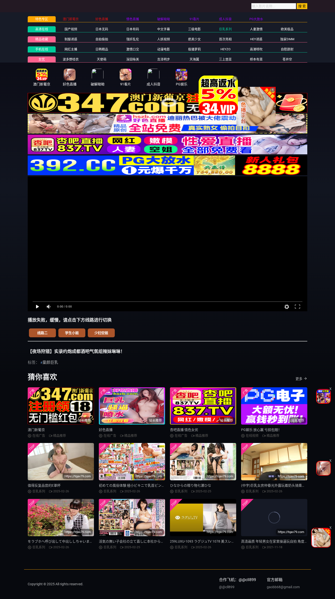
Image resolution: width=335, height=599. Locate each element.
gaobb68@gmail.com (283, 587)
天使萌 (101, 59)
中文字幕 (163, 29)
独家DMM (287, 39)
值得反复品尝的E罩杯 (44, 485)
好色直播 (106, 430)
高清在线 (41, 29)
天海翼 (194, 59)
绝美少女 (194, 39)
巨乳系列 (225, 29)
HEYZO (225, 49)
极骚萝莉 (194, 49)
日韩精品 (101, 49)
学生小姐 (72, 333)
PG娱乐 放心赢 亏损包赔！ (261, 430)
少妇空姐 (101, 333)
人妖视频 (163, 39)
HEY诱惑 (256, 39)
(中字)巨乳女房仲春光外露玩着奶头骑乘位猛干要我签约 (283, 485)
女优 (42, 59)
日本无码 (101, 29)
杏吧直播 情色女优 (184, 430)
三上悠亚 (225, 59)
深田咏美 (132, 59)
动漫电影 (163, 49)
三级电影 (194, 29)
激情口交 (132, 49)
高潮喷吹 (256, 49)
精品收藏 (41, 39)
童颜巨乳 (50, 362)
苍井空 (287, 59)
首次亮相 (225, 39)
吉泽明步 (163, 59)
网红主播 (70, 49)
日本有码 (132, 29)
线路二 (42, 333)
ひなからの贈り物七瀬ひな (190, 485)
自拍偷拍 (101, 39)
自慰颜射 (287, 49)
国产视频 (70, 29)
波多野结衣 (71, 59)
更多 (299, 379)
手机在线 (41, 49)
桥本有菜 (256, 59)
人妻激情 (256, 29)
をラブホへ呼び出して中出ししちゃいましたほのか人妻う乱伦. (76, 541)
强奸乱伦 (132, 39)
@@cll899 (226, 587)
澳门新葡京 (36, 430)
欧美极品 (287, 29)
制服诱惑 (70, 39)
